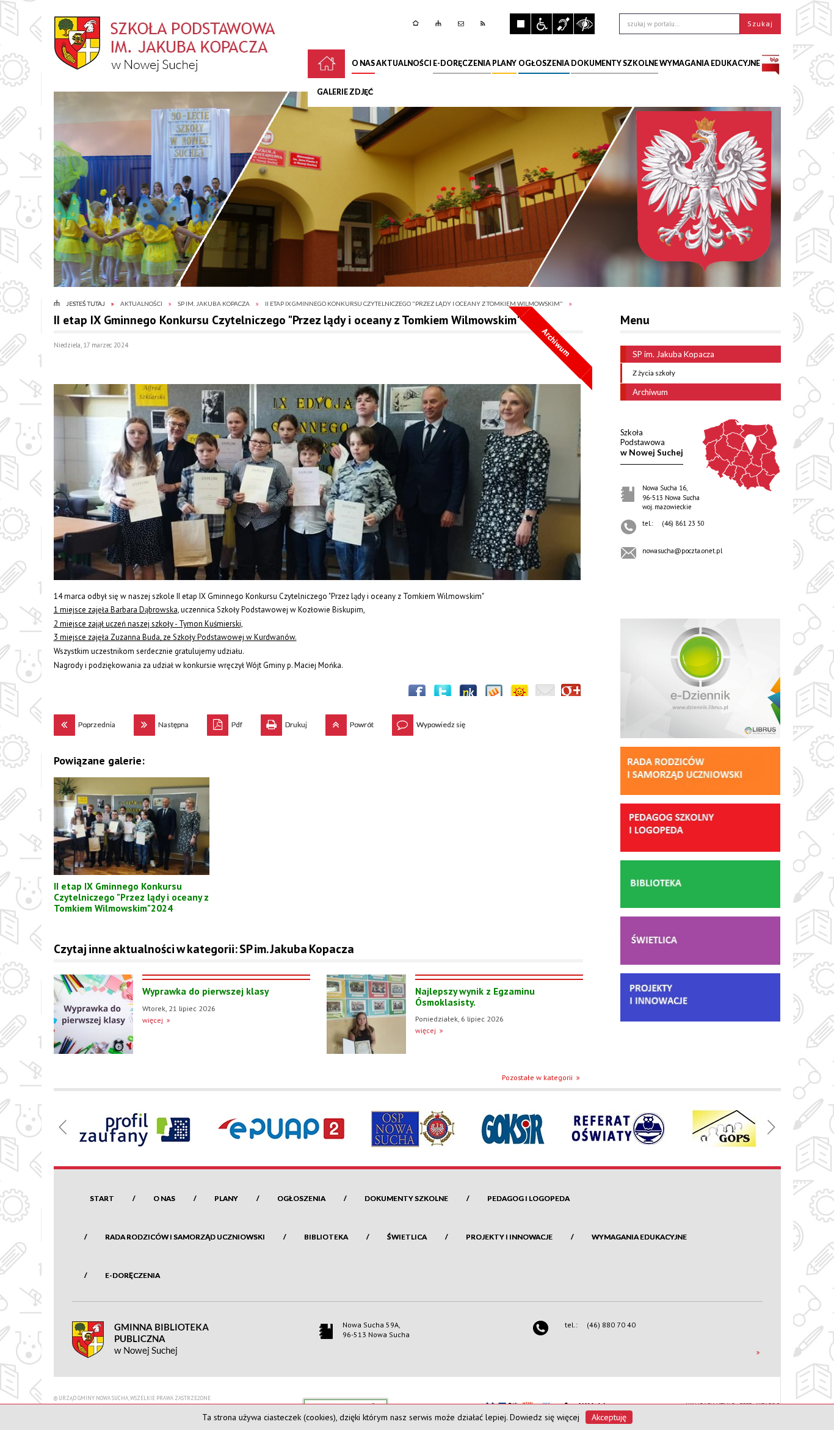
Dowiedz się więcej (544, 1417)
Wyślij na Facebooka (417, 693)
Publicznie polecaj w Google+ (571, 693)
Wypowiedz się (428, 721)
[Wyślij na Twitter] (442, 693)
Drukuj (284, 721)
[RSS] (484, 23)
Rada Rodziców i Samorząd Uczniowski (185, 1236)
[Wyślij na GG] (519, 693)
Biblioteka (326, 1236)
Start (102, 1198)
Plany (226, 1198)
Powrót (349, 721)
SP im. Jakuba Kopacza (673, 354)
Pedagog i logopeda (528, 1198)
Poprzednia (84, 721)
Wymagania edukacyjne (639, 1236)
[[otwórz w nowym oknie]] (770, 63)
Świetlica (407, 1236)
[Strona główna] (417, 23)
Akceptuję (609, 1417)
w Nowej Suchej (651, 442)
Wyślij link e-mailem (545, 693)
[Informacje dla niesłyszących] (563, 23)
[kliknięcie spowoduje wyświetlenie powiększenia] (317, 482)
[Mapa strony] (439, 23)
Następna (161, 721)
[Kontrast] (584, 23)
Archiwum (650, 392)
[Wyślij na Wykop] (494, 693)
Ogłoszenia (301, 1198)
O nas (164, 1198)
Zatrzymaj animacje (520, 23)
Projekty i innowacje (509, 1236)
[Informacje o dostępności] (541, 23)
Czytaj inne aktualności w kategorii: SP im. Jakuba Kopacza (204, 949)
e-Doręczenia (132, 1275)
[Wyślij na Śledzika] (468, 693)
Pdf (224, 721)
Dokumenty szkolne (406, 1198)
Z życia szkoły (654, 373)
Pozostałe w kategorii (537, 1077)
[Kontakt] (462, 23)
